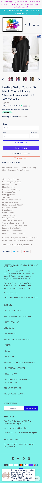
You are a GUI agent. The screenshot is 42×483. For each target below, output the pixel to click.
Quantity (33, 132)
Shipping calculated (10, 116)
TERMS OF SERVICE (12, 388)
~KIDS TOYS (9, 356)
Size (4, 132)
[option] (10, 79)
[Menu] (38, 24)
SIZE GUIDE (9, 328)
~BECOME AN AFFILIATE (14, 368)
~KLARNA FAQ (10, 374)
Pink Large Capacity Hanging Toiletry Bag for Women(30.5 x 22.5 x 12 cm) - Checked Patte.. (22, 476)
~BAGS (7, 351)
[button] (21, 106)
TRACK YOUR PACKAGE (14, 394)
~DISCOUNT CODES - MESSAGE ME (19, 362)
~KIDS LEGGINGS (11, 322)
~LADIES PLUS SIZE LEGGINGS (17, 316)
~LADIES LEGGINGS (12, 310)
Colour (5, 124)
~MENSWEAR (10, 333)
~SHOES (7, 345)
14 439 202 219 (15, 440)
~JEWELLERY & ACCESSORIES (17, 339)
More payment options (21, 153)
